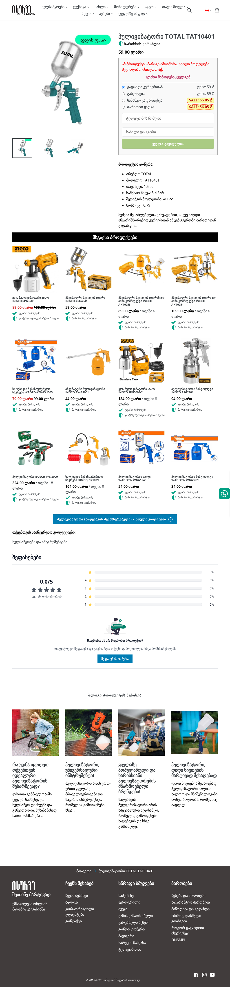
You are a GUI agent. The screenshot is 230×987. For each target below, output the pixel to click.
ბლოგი (71, 902)
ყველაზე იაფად (132, 13)
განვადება (135, 93)
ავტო (150, 6)
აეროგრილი (129, 902)
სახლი (100, 6)
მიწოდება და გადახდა (190, 908)
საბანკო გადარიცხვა (144, 100)
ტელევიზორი (129, 949)
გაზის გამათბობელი (135, 915)
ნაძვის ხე (126, 895)
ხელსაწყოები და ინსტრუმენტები (39, 541)
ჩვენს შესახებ (76, 895)
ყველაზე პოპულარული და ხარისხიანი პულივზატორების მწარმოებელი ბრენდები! (137, 778)
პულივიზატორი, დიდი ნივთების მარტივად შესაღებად (194, 770)
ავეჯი (86, 13)
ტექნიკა (80, 6)
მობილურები (125, 6)
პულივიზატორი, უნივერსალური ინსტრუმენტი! (82, 770)
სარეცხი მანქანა (132, 942)
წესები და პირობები (188, 895)
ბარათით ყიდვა (140, 107)
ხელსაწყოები (53, 6)
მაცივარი (126, 935)
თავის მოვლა (174, 6)
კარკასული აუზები (133, 922)
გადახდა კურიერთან (144, 87)
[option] (19, 149)
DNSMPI (178, 939)
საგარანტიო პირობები (190, 902)
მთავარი (83, 871)
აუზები (105, 13)
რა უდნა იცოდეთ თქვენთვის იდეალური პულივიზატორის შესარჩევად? (30, 775)
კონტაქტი (73, 921)
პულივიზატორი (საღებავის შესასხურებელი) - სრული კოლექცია (112, 519)
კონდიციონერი (131, 929)
